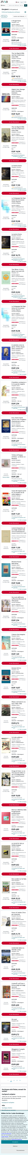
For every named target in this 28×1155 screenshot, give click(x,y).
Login (21, 2)
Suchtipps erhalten (7, 1108)
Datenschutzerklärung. (16, 1139)
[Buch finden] (25, 5)
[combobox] (16, 5)
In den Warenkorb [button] (14, 48)
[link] (25, 12)
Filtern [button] (4, 16)
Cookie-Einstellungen (6, 1133)
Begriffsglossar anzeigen (9, 1110)
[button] (22, 45)
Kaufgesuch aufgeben (8, 1102)
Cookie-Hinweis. (5, 1136)
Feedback (26, 409)
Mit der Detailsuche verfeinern (11, 12)
